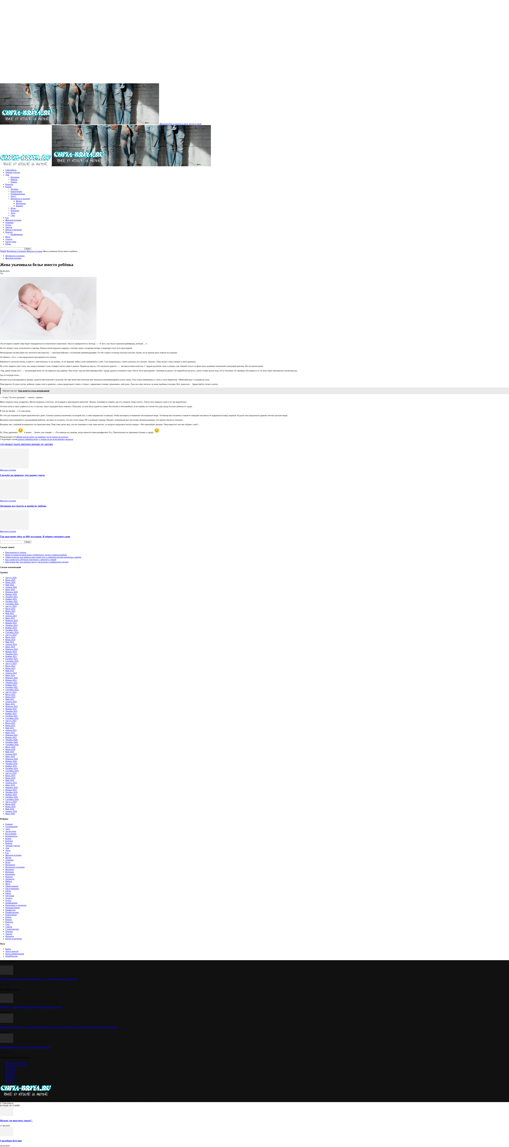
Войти (8, 949)
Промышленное (18, 194)
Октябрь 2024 (11, 630)
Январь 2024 (11, 651)
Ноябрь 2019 (11, 766)
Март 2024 (10, 647)
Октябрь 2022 (11, 687)
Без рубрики (10, 834)
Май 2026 (9, 585)
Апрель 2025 (11, 616)
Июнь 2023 (10, 668)
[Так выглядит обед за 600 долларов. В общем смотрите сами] (14, 529)
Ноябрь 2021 (11, 713)
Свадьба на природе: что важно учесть (22, 475)
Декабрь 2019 (11, 764)
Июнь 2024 (10, 639)
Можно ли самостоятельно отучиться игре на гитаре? (31, 1007)
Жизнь (19, 201)
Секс (13, 215)
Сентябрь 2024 (12, 632)
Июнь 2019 (10, 778)
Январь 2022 (11, 709)
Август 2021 (11, 721)
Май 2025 (9, 613)
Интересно (21, 203)
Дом (7, 175)
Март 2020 (10, 756)
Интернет (9, 869)
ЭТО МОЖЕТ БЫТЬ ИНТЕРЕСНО (17, 444)
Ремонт (14, 182)
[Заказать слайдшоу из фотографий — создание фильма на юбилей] (6, 974)
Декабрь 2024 (11, 625)
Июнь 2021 (10, 725)
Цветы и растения (13, 230)
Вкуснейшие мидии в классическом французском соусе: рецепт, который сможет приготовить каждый (59, 1027)
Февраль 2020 (11, 759)
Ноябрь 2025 (11, 599)
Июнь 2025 (10, 611)
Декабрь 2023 (11, 654)
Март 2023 (10, 675)
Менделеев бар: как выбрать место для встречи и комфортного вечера (37, 562)
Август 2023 (11, 663)
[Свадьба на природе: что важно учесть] (14, 468)
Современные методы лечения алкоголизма (25, 1047)
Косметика (10, 874)
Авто (13, 213)
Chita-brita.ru (10, 170)
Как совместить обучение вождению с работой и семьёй (30, 559)
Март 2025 (10, 618)
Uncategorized (11, 826)
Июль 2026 (10, 580)
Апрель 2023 (11, 673)
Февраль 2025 (11, 620)
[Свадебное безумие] (6, 1135)
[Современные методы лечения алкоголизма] (6, 1042)
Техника (14, 189)
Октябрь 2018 (11, 797)
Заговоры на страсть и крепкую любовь (23, 506)
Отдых (8, 225)
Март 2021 (10, 732)
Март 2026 (10, 589)
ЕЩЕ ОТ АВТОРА (44, 444)
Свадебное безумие (11, 1140)
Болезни (9, 841)
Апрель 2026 (11, 587)
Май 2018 (9, 809)
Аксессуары (10, 241)
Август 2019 (11, 773)
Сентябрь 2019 (12, 771)
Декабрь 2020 (11, 740)
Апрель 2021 (11, 730)
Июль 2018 (10, 804)
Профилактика (12, 912)
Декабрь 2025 (11, 597)
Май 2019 (9, 780)
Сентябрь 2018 (12, 799)
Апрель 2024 (11, 644)
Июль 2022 (10, 694)
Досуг (13, 196)
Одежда (8, 239)
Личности (9, 879)
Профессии (10, 910)
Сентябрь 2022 (12, 690)
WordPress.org (11, 956)
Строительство (12, 929)
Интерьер (15, 177)
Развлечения (16, 191)
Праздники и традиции (15, 905)
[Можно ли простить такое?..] (6, 1115)
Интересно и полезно (20, 199)
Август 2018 (11, 802)
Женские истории (13, 220)
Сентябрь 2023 (12, 661)
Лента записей (11, 951)
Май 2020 (9, 752)
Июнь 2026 (10, 582)
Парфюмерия (17, 234)
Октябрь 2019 (11, 768)
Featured (9, 824)
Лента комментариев (14, 954)
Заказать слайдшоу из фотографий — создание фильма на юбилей (38, 979)
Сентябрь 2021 (12, 718)
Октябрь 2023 (11, 659)
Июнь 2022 (10, 697)
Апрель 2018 (11, 811)
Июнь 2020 (10, 749)
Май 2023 (9, 670)
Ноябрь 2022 (11, 685)
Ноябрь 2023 (11, 656)
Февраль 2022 (11, 706)
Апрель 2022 (11, 701)
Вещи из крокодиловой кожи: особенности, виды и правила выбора (36, 555)
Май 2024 (9, 642)
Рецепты (9, 184)
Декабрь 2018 (11, 792)
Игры (13, 208)
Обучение (9, 896)
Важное (19, 206)
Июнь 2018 (10, 806)
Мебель (14, 179)
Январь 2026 (11, 594)
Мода (7, 237)
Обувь (8, 244)
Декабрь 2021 (11, 711)
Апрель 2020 (11, 754)
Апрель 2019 (11, 783)
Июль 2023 (10, 666)
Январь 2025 (11, 623)
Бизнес (8, 838)
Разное (8, 187)
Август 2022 (11, 692)
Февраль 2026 (11, 592)
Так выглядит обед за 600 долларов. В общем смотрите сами (35, 536)
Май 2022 (9, 699)
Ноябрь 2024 (11, 628)
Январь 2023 (11, 680)
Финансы (15, 210)
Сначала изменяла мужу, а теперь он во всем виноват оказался (45, 439)
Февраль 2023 (11, 678)
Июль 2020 (10, 747)
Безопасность (11, 836)
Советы (8, 927)
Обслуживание (12, 888)
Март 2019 (10, 785)
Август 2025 (11, 606)
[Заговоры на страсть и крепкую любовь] (14, 498)
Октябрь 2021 (11, 716)
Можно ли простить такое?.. (16, 1120)
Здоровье (9, 222)
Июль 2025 (10, 608)
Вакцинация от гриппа (15, 552)
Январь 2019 (11, 790)
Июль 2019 (10, 775)
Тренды (8, 227)
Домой (3, 251)
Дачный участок (12, 172)
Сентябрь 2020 (12, 744)
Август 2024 (11, 635)
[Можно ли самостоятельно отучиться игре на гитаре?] (6, 1002)
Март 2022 (10, 704)
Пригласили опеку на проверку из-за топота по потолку (43, 437)
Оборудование (11, 886)
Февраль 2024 (11, 649)
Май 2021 (9, 728)
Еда (7, 218)
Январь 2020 (11, 761)
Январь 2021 (11, 737)
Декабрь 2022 (11, 682)
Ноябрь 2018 (11, 795)
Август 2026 (11, 577)
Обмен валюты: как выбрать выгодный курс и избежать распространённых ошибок (43, 557)
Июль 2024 (10, 637)
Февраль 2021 (11, 735)
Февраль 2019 (11, 787)
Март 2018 (10, 814)
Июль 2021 (10, 723)
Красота (9, 232)
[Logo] (26, 165)
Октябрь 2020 (11, 742)
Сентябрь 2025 (12, 604)
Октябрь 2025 (11, 601)
